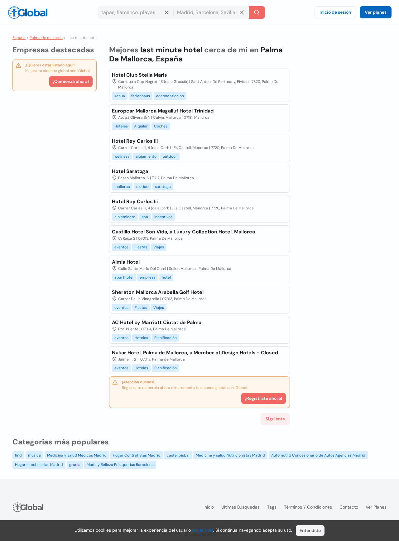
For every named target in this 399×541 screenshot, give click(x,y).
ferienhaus (140, 95)
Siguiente (275, 419)
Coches (160, 126)
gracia (74, 464)
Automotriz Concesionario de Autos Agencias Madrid (318, 455)
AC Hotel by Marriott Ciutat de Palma (156, 322)
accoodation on (170, 95)
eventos (121, 247)
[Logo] (27, 12)
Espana (19, 37)
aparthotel (123, 277)
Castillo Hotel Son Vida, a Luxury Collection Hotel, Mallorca (183, 231)
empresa (148, 277)
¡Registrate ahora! (263, 398)
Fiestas (141, 247)
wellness (121, 156)
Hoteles (121, 126)
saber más (202, 530)
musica (34, 455)
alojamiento (146, 156)
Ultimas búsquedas (240, 507)
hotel (166, 277)
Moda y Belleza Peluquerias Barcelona (120, 464)
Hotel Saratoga (130, 171)
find (18, 455)
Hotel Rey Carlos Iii (135, 141)
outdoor (170, 156)
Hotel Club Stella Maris (139, 75)
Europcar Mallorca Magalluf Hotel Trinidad (163, 111)
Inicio (209, 507)
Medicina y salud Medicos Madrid (77, 455)
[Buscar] (257, 12)
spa (145, 216)
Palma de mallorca (46, 37)
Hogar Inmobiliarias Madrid (39, 464)
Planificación (165, 337)
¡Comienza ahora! (71, 81)
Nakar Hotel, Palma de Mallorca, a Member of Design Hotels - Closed (195, 352)
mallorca (122, 186)
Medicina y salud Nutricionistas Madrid (230, 455)
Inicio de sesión (335, 12)
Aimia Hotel (126, 262)
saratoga (163, 186)
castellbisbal (178, 455)
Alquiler (141, 126)
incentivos (163, 216)
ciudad (142, 186)
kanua (119, 95)
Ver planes (376, 12)
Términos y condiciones (308, 507)
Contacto (348, 507)
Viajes (158, 247)
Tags (271, 507)
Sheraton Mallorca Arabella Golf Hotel (158, 292)
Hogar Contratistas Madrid (137, 455)
